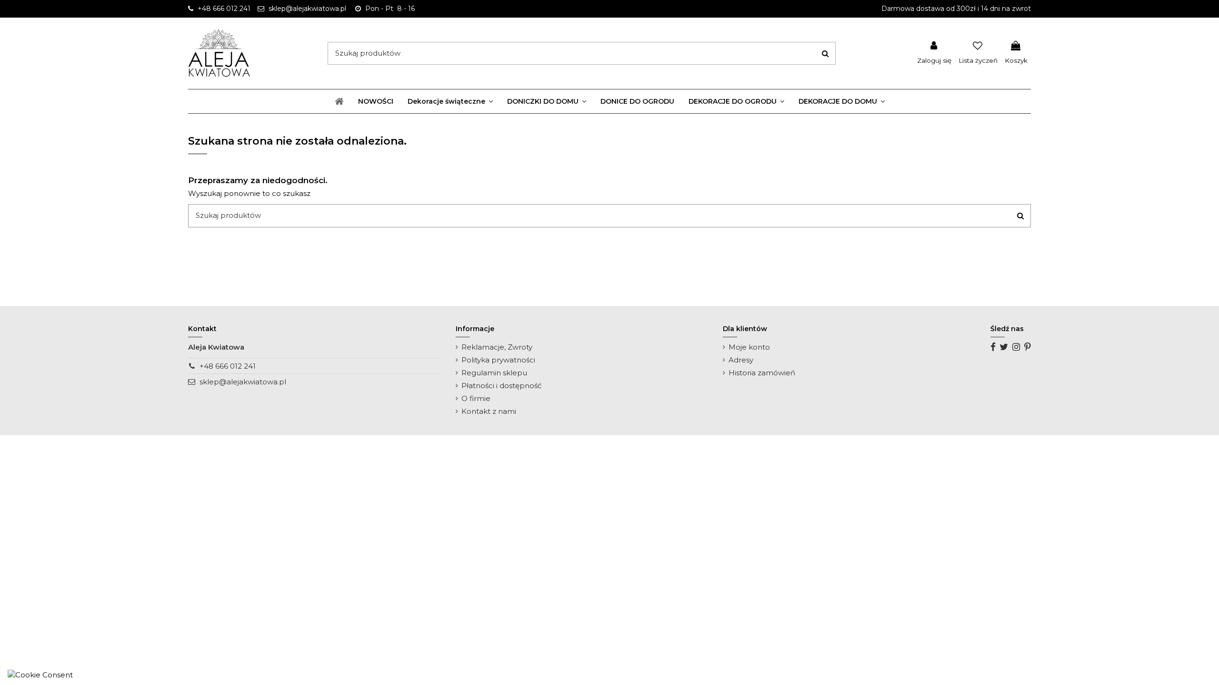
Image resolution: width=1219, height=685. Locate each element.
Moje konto (749, 347)
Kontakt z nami (488, 411)
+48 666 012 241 (228, 366)
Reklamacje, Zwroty (496, 347)
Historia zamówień (762, 372)
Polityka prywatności (498, 359)
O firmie (475, 398)
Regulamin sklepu (494, 372)
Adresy (741, 359)
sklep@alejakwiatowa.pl (243, 381)
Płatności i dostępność (501, 385)
